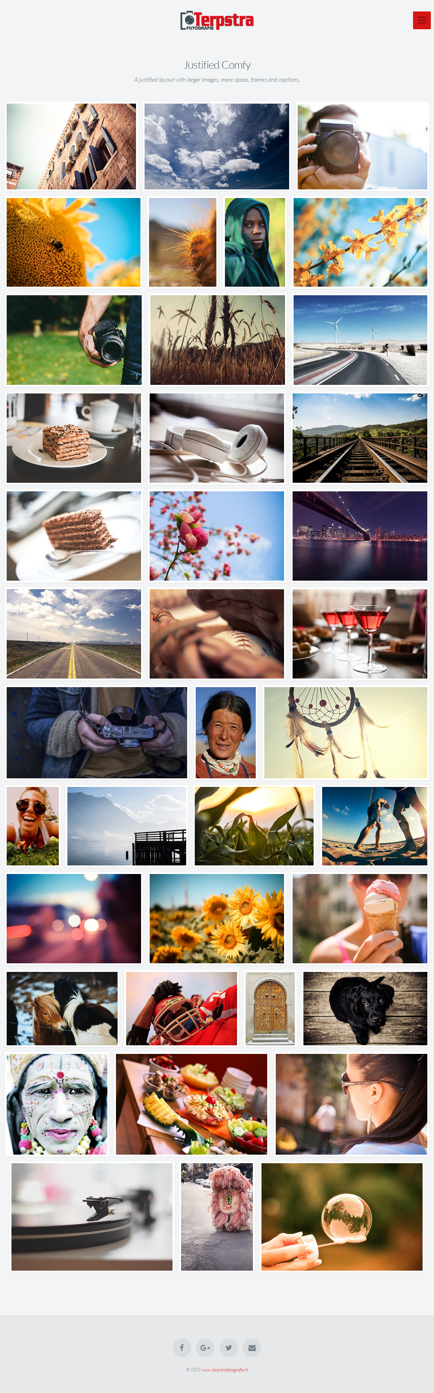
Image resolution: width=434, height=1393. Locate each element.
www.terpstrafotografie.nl (225, 1369)
